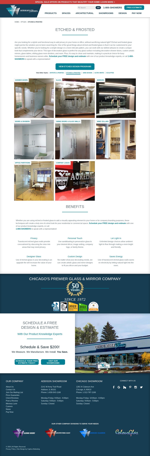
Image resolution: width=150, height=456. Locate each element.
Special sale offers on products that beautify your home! (75, 2)
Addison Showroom (54, 381)
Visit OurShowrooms (53, 362)
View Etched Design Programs (75, 67)
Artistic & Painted (57, 73)
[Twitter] (141, 387)
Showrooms (106, 13)
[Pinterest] (130, 387)
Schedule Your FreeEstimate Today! (27, 362)
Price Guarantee (12, 395)
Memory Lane (11, 404)
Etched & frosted (35, 22)
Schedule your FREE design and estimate (67, 56)
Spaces (66, 13)
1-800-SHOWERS (23, 229)
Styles (23, 22)
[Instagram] (135, 387)
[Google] (119, 387)
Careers (9, 406)
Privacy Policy (11, 449)
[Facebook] (113, 387)
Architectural (85, 13)
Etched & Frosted (73, 73)
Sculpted (110, 73)
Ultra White (99, 73)
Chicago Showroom (89, 381)
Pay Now (137, 13)
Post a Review (12, 401)
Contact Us (10, 390)
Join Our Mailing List (14, 392)
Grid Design (87, 73)
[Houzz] (125, 387)
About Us (10, 387)
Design (123, 13)
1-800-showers (112, 7)
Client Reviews (12, 398)
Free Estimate (134, 8)
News (8, 409)
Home (17, 22)
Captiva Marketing (33, 449)
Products (51, 13)
